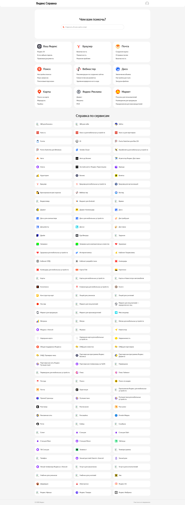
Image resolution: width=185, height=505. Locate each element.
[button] (147, 3)
